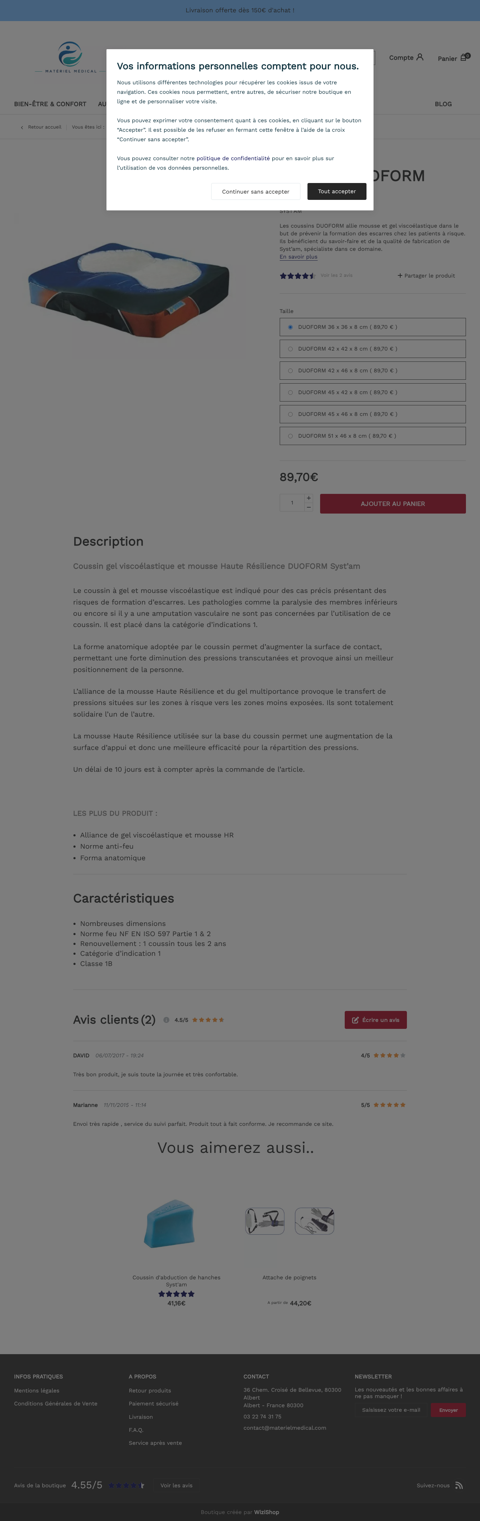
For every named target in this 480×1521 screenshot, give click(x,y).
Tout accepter (337, 191)
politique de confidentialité (233, 158)
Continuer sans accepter (256, 191)
